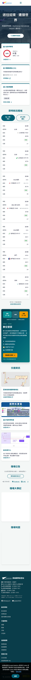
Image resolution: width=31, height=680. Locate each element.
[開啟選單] (21, 3)
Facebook (16, 481)
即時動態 (6, 78)
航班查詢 (4, 611)
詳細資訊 (6, 59)
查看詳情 (6, 427)
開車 (2, 627)
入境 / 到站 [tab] (9, 118)
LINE (24, 481)
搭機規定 (4, 650)
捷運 (2, 625)
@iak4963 (17, 601)
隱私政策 (18, 671)
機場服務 (4, 647)
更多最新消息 (15, 476)
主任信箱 (4, 658)
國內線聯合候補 (6, 617)
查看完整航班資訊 (15, 304)
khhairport (7, 601)
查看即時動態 (7, 397)
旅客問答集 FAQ (6, 661)
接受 (15, 676)
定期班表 (4, 614)
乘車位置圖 (6, 102)
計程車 (3, 633)
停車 (2, 630)
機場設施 (4, 644)
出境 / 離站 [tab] (24, 118)
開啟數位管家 (9, 355)
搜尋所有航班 (16, 36)
